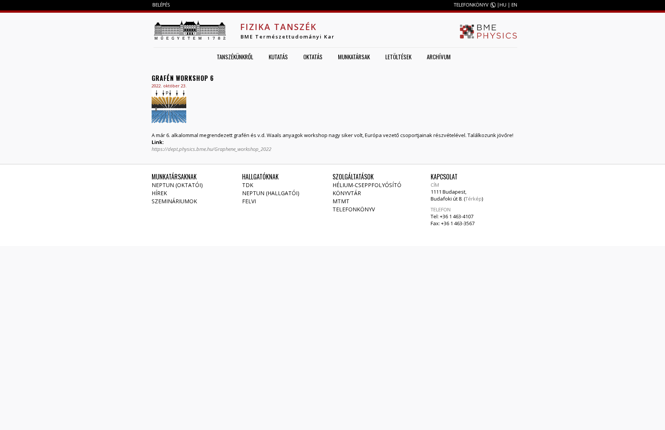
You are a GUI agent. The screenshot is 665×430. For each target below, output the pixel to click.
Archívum (439, 56)
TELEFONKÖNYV (471, 5)
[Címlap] (190, 30)
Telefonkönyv (353, 209)
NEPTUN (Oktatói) (177, 185)
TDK (247, 185)
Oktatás (312, 56)
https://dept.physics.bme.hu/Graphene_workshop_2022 (211, 149)
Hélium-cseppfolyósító (366, 185)
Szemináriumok (174, 201)
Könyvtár (346, 193)
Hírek (159, 193)
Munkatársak (354, 56)
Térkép (473, 198)
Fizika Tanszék (278, 26)
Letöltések (398, 56)
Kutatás (278, 56)
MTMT (340, 201)
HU (503, 5)
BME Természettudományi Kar (288, 36)
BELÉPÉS (161, 5)
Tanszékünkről (235, 56)
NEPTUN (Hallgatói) (270, 193)
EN (514, 5)
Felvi (249, 201)
